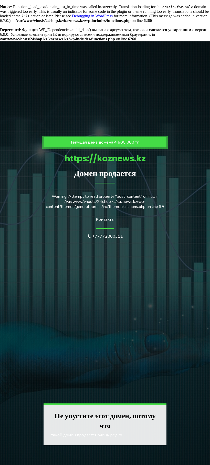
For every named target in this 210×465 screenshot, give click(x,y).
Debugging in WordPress (92, 16)
